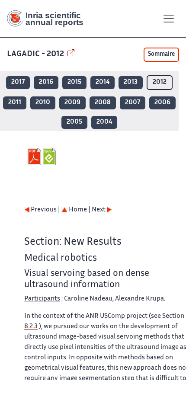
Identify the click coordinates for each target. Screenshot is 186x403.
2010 (42, 103)
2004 (104, 122)
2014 (102, 82)
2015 (74, 82)
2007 (132, 103)
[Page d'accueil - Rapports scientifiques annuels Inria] (48, 18)
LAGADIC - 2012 (36, 54)
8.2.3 (31, 326)
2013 (131, 82)
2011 (14, 103)
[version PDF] (35, 156)
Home (77, 210)
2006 (162, 103)
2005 (74, 122)
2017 (18, 82)
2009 (72, 103)
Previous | (45, 210)
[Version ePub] (50, 156)
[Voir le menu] (169, 18)
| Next (97, 210)
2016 (46, 82)
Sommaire (161, 54)
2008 (103, 103)
